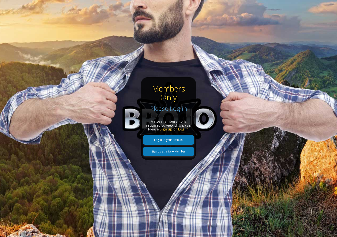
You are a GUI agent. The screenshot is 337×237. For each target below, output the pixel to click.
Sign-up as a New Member (168, 151)
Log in (183, 129)
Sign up (166, 129)
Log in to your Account (168, 140)
